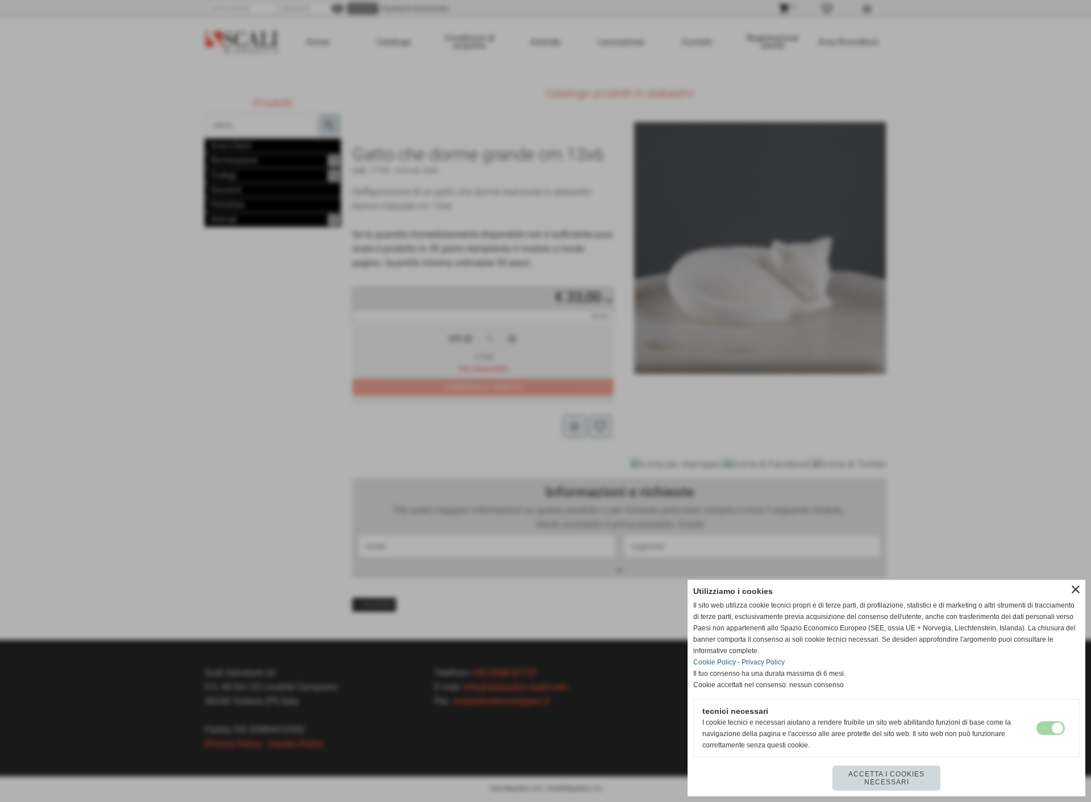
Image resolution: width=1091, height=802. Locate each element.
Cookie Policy (714, 662)
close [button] (1075, 589)
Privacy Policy (763, 662)
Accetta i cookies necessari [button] (886, 778)
